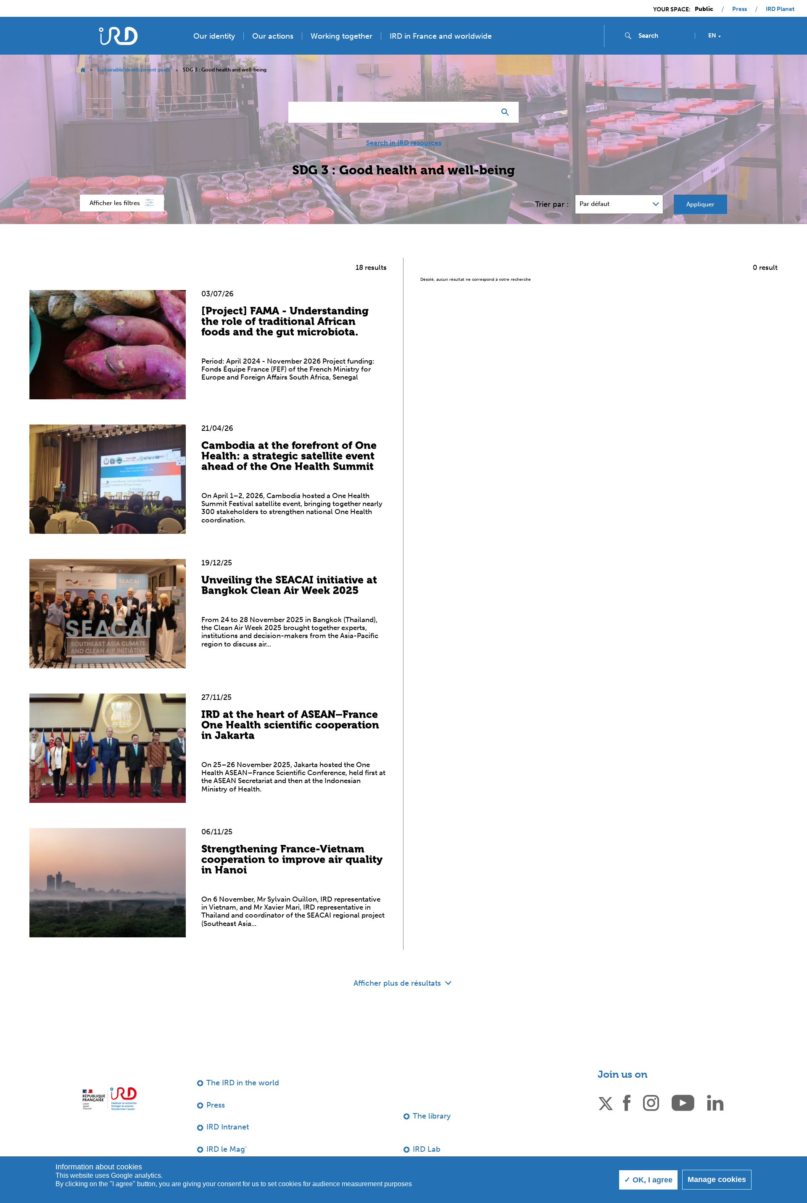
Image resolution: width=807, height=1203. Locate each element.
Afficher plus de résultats (398, 983)
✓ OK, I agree (648, 1180)
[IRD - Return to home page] (118, 36)
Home (82, 70)
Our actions (272, 36)
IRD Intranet (227, 1127)
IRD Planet (780, 9)
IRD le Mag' (226, 1149)
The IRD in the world (242, 1083)
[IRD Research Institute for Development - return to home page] (109, 1098)
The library (432, 1116)
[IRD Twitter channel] (606, 1102)
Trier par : (552, 204)
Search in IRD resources (403, 143)
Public (704, 9)
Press (739, 9)
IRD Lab (426, 1149)
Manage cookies (717, 1179)
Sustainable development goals (133, 70)
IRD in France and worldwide (441, 36)
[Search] (507, 112)
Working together (341, 36)
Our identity (214, 36)
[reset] (486, 112)
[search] (663, 36)
